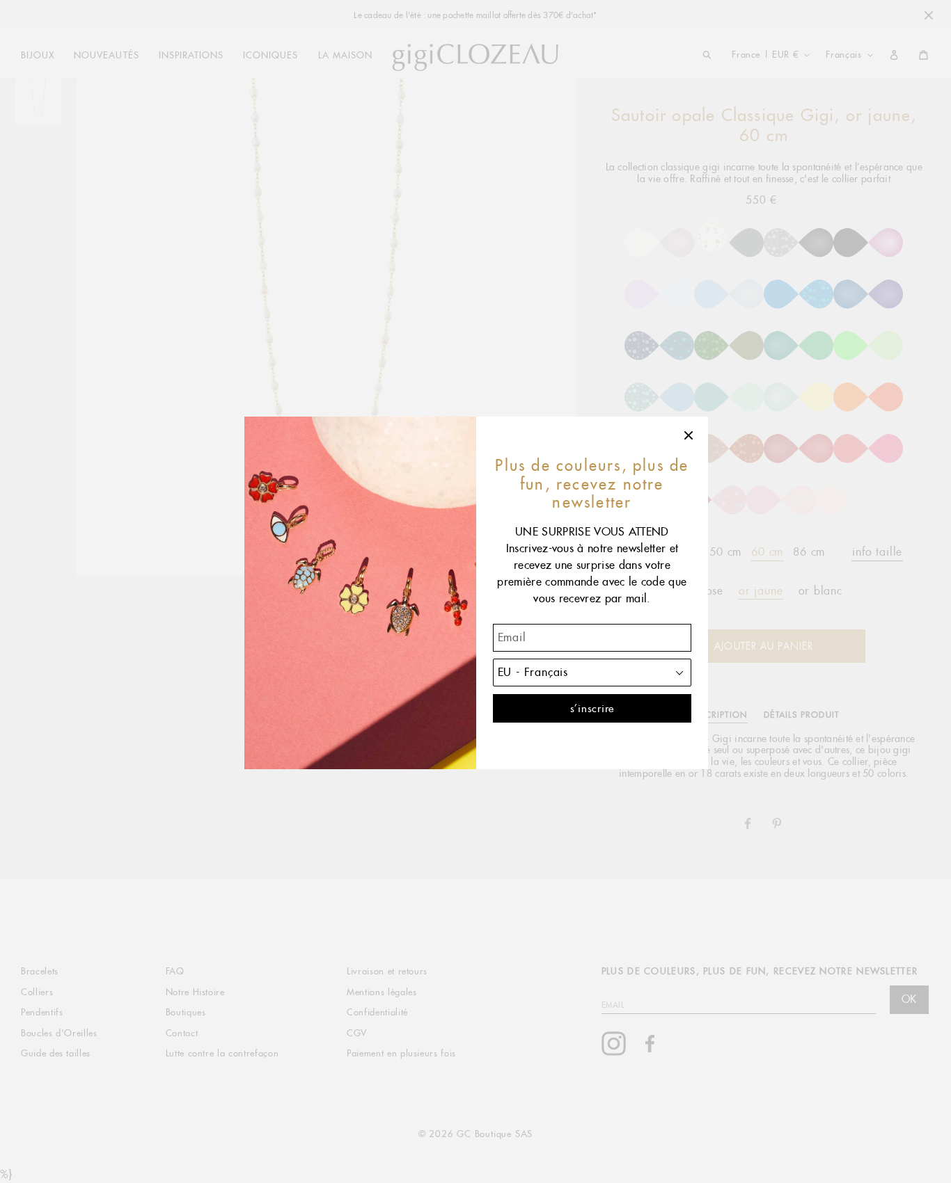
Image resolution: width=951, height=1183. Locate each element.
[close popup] (689, 435)
